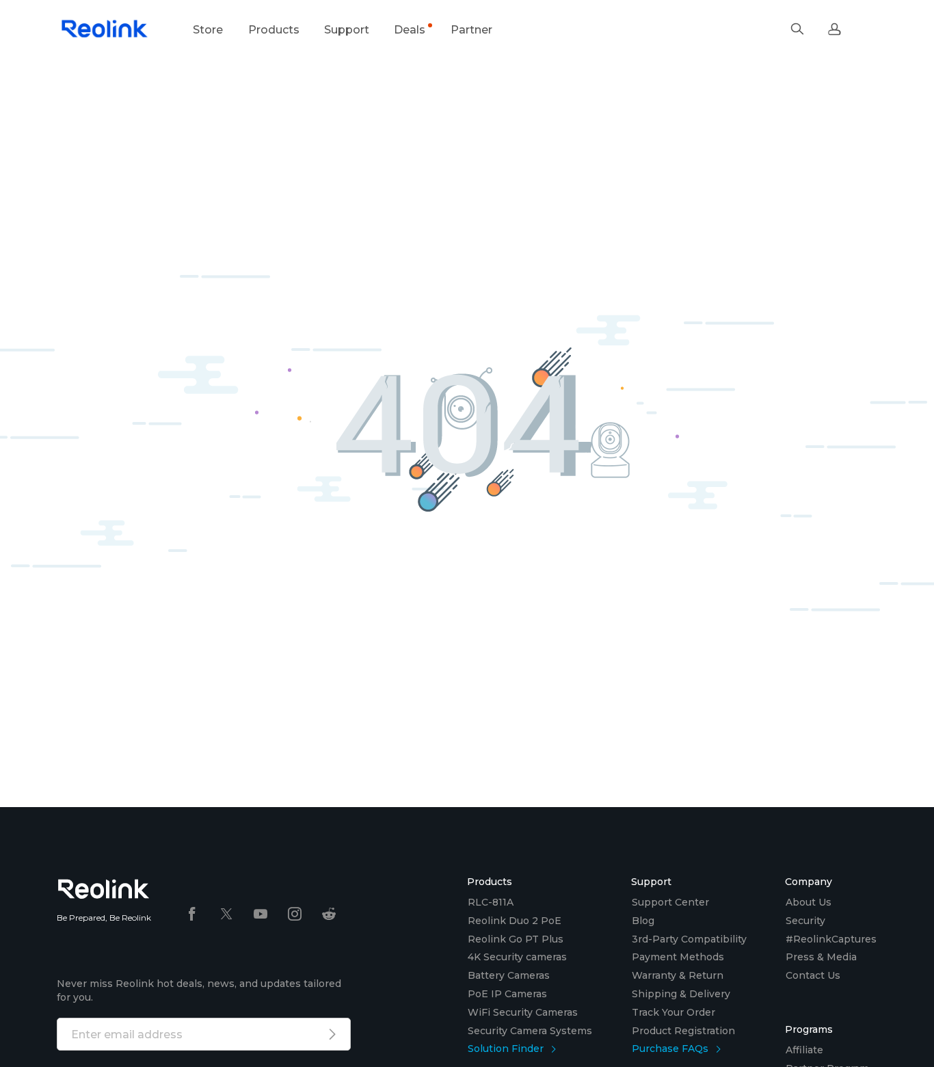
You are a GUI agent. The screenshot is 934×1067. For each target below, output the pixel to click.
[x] (226, 915)
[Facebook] (192, 915)
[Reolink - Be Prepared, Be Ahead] (104, 30)
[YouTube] (260, 915)
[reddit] (329, 915)
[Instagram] (295, 915)
